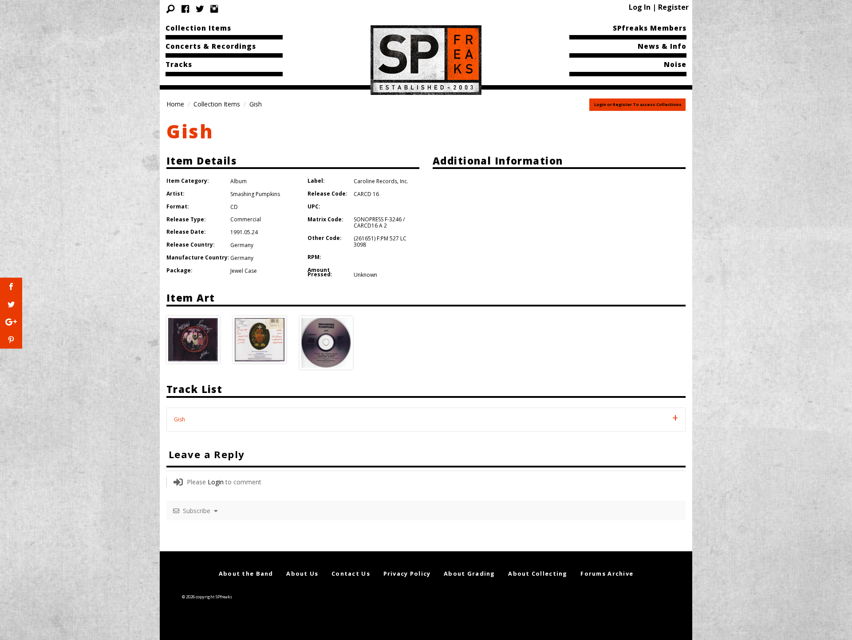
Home (175, 104)
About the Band (246, 573)
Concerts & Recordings (211, 46)
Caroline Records (375, 181)
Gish (190, 131)
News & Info (662, 46)
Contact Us (350, 573)
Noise (675, 64)
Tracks (179, 64)
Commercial (245, 219)
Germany (241, 245)
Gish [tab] (179, 419)
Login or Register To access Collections (638, 104)
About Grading (469, 573)
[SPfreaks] (426, 59)
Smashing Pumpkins (255, 194)
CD (234, 207)
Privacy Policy (407, 573)
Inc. (404, 181)
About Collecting (537, 573)
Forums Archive (606, 573)
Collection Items (198, 28)
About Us (302, 573)
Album (238, 181)
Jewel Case (243, 271)
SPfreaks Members (649, 28)
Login (216, 482)
